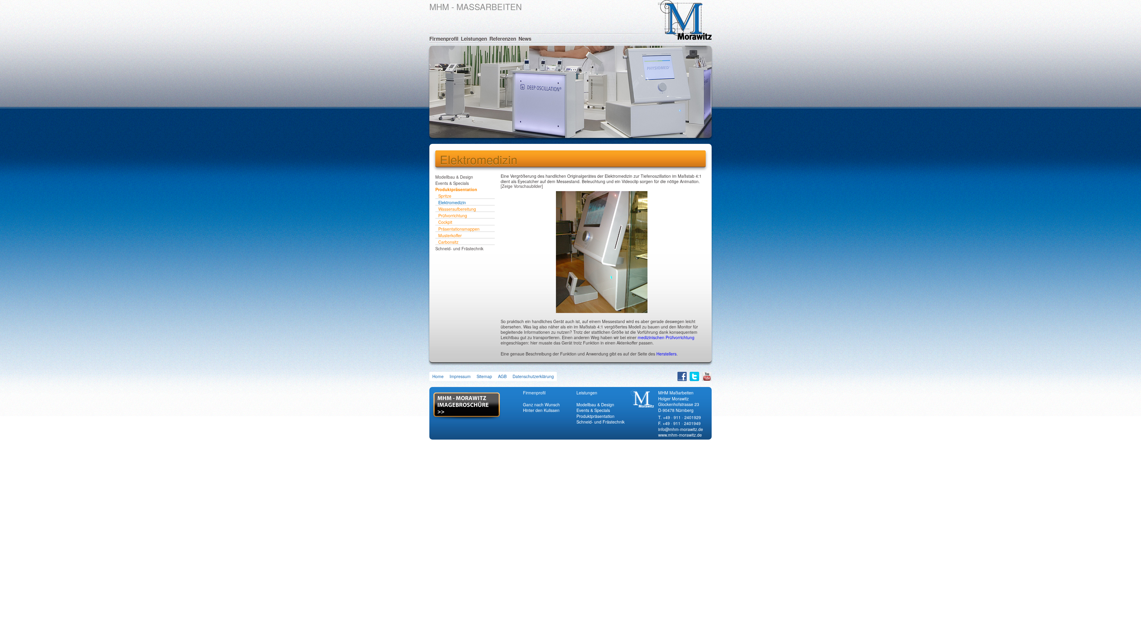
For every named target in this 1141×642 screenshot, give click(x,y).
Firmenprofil (443, 38)
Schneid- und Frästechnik (459, 248)
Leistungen (474, 38)
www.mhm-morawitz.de (680, 435)
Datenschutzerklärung (533, 376)
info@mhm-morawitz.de (680, 429)
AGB (502, 376)
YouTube (707, 376)
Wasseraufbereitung (457, 209)
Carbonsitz (448, 242)
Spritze (444, 196)
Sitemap (484, 376)
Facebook (682, 376)
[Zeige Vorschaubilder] (522, 186)
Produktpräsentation (456, 189)
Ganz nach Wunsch (541, 404)
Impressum (460, 376)
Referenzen (502, 38)
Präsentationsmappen (459, 229)
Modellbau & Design (454, 177)
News (525, 38)
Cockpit (445, 222)
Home (438, 376)
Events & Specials (452, 183)
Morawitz (685, 20)
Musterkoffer (450, 235)
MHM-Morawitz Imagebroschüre (466, 406)
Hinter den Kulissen (541, 410)
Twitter (694, 376)
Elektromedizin (452, 202)
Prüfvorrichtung (452, 215)
